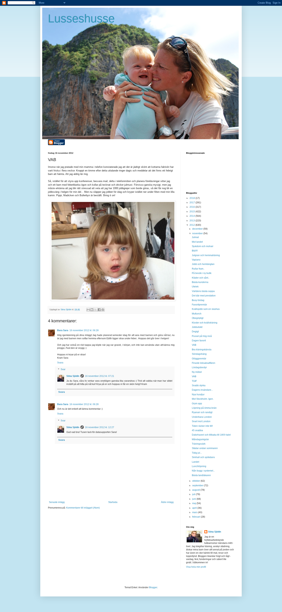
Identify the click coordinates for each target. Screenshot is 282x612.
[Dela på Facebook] (99, 310)
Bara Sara (62, 330)
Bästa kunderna (200, 282)
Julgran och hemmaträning (206, 255)
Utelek (195, 286)
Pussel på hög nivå (202, 336)
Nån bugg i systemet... (203, 470)
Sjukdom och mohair (202, 246)
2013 (192, 220)
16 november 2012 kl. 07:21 (99, 376)
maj (194, 503)
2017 (192, 202)
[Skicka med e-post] (88, 310)
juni (194, 499)
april (194, 508)
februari (196, 516)
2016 (192, 207)
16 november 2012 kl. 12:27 (99, 427)
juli (194, 494)
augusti (196, 490)
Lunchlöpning (199, 466)
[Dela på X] (95, 310)
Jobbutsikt (197, 327)
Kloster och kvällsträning (204, 322)
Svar (63, 369)
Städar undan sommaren (205, 448)
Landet (195, 462)
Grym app (197, 403)
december (197, 228)
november (197, 233)
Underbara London (202, 417)
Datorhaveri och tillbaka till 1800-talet (211, 434)
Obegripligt (197, 318)
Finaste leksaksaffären (203, 363)
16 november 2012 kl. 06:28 (84, 330)
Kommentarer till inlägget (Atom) (83, 507)
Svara (60, 362)
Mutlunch (196, 313)
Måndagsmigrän (200, 439)
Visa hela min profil (196, 567)
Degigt (195, 331)
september (198, 485)
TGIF (194, 381)
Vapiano (196, 259)
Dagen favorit (199, 340)
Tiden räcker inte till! (202, 426)
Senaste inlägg (57, 502)
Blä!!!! (195, 250)
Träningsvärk (198, 443)
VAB (194, 345)
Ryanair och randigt (202, 412)
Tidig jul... (197, 453)
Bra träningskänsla (201, 349)
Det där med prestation (204, 295)
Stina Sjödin (72, 376)
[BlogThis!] (92, 310)
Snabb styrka (198, 385)
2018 (192, 198)
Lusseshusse (81, 18)
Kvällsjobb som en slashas (206, 309)
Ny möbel (197, 372)
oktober (196, 481)
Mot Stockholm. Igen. (203, 399)
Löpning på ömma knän (204, 408)
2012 (192, 225)
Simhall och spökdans (203, 457)
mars (195, 512)
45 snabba (197, 430)
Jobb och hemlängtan (203, 264)
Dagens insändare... (202, 390)
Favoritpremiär (199, 304)
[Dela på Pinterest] (103, 310)
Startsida (112, 502)
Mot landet (197, 242)
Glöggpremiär (199, 358)
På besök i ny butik (201, 273)
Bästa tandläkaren (201, 475)
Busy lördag (198, 300)
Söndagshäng (199, 354)
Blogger (153, 587)
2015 (192, 211)
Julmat (195, 237)
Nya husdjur (198, 394)
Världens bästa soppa (203, 291)
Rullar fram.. (198, 268)
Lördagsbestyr (199, 367)
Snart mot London (201, 421)
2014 (192, 216)
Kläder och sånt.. (200, 277)
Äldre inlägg (167, 502)
